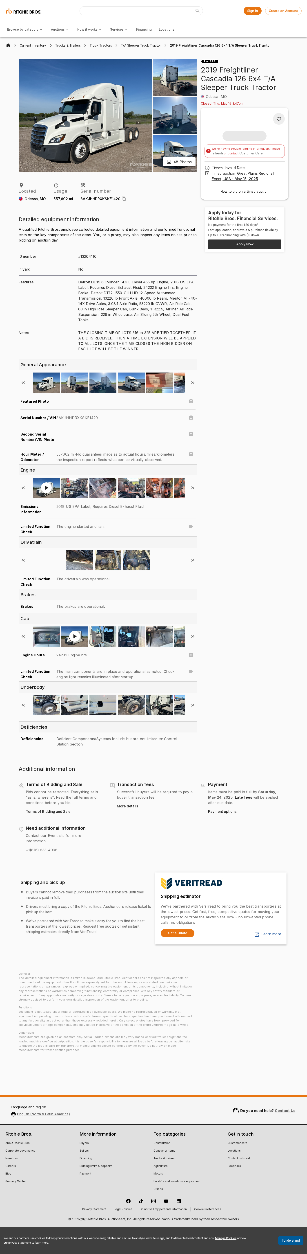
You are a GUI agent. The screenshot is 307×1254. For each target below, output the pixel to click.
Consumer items (164, 1151)
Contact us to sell (239, 1159)
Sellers (84, 1151)
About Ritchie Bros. (17, 1143)
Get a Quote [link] (177, 933)
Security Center (15, 1181)
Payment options (222, 811)
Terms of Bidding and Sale (48, 811)
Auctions (58, 29)
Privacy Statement (94, 1209)
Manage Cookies (225, 1238)
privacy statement (19, 1242)
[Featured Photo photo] (191, 401)
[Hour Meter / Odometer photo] (191, 454)
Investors (11, 1159)
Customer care (237, 1143)
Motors (158, 1174)
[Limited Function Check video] (191, 526)
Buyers (84, 1143)
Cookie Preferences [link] (207, 1209)
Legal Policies (123, 1209)
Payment (85, 1174)
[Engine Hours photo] (191, 655)
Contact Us (285, 1110)
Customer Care (251, 153)
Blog (8, 1174)
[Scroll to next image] (193, 383)
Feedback (234, 1166)
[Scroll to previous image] (23, 383)
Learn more (271, 934)
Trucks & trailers (164, 1159)
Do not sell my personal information (163, 1209)
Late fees (243, 797)
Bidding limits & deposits (96, 1166)
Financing (144, 29)
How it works (87, 29)
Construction (162, 1143)
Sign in (252, 11)
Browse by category (22, 29)
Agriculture (161, 1166)
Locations (166, 29)
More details (127, 806)
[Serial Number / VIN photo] (191, 417)
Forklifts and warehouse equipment (177, 1181)
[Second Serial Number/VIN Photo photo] (191, 434)
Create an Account (283, 11)
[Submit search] (197, 11)
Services (117, 29)
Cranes (158, 1189)
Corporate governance (20, 1151)
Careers (10, 1166)
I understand (291, 1240)
